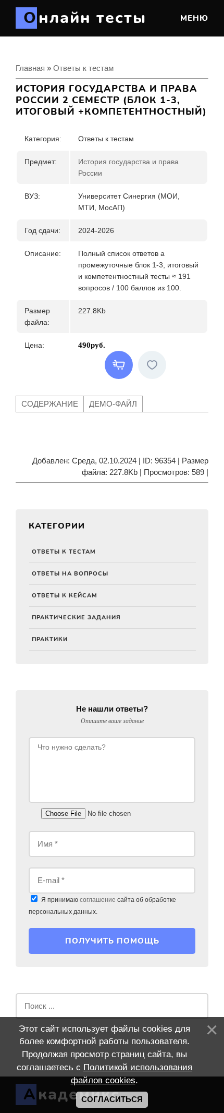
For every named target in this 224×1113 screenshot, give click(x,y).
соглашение (98, 899)
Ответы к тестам (64, 552)
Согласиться (112, 1099)
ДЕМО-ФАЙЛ (113, 403)
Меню (193, 18)
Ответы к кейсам (64, 596)
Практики (50, 639)
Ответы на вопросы (70, 574)
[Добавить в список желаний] (152, 365)
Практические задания (76, 617)
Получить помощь (112, 941)
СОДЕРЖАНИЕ (49, 403)
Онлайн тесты (84, 18)
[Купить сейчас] (119, 365)
